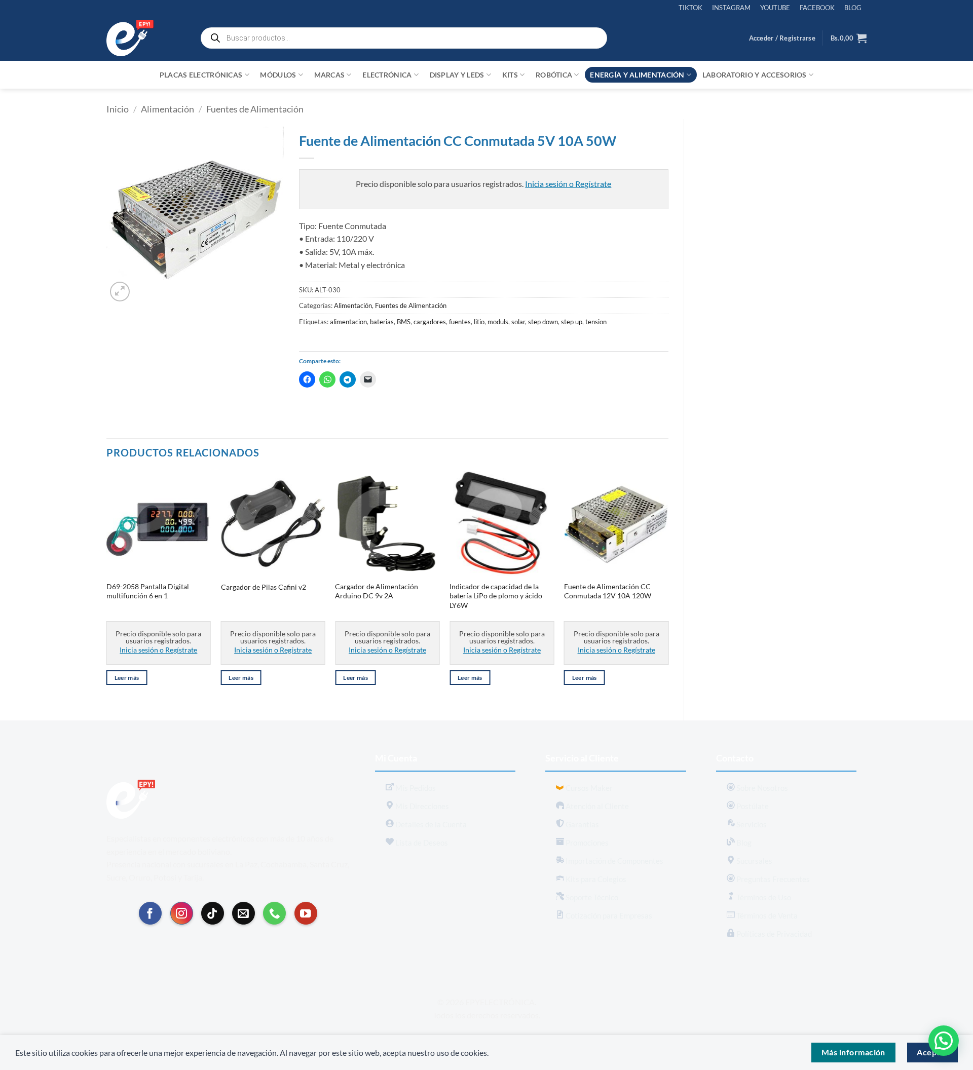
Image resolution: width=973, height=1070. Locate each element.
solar (518, 322)
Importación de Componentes (613, 860)
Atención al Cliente (596, 806)
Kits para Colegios (595, 879)
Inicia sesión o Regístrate (568, 183)
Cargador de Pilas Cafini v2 (263, 587)
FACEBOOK (817, 8)
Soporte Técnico (591, 897)
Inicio (117, 108)
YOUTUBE (775, 8)
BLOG (853, 8)
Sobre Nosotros (761, 787)
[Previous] (107, 587)
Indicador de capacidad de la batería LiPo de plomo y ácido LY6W (496, 595)
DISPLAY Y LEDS (457, 74)
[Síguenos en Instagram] (181, 913)
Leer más (127, 677)
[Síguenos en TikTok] (212, 913)
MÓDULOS (278, 74)
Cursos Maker (588, 787)
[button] (782, 38)
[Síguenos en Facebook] (150, 913)
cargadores (430, 322)
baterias (382, 322)
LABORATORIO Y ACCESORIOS (754, 74)
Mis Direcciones (421, 806)
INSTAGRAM (731, 8)
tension (596, 322)
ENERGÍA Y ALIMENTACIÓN (637, 74)
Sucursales (753, 860)
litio (479, 322)
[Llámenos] (274, 913)
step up (571, 322)
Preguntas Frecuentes (772, 879)
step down (543, 322)
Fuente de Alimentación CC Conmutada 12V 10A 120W (607, 591)
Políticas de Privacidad (773, 933)
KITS (510, 74)
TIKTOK (690, 8)
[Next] (668, 587)
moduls (498, 322)
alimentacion (348, 322)
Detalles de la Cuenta (430, 824)
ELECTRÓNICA (386, 74)
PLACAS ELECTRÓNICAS (201, 74)
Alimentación (167, 108)
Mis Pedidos (415, 787)
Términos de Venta (766, 915)
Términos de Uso (763, 897)
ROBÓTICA (554, 74)
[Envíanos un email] (243, 913)
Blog (743, 842)
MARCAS (329, 74)
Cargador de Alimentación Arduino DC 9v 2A (376, 591)
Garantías (581, 824)
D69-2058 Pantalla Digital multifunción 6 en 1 (147, 591)
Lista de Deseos (421, 842)
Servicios (751, 824)
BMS (403, 322)
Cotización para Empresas (608, 915)
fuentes (460, 322)
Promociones (586, 842)
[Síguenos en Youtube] (305, 913)
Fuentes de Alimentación (255, 108)
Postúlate (752, 806)
